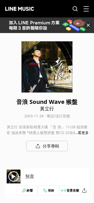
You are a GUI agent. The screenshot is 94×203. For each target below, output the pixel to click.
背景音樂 (73, 190)
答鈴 (51, 190)
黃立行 (47, 108)
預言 (29, 176)
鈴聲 (30, 190)
